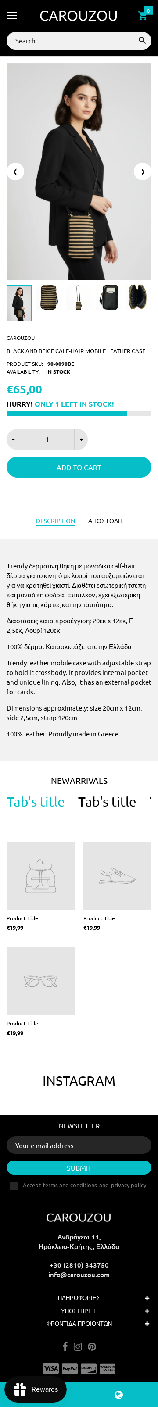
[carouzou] (79, 16)
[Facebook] (65, 1347)
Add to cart (79, 467)
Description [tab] (55, 521)
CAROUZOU (21, 337)
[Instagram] (78, 1347)
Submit (79, 1167)
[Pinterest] (92, 1347)
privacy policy (128, 1185)
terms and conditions (70, 1185)
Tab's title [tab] (36, 801)
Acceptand (84, 1185)
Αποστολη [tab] (105, 521)
